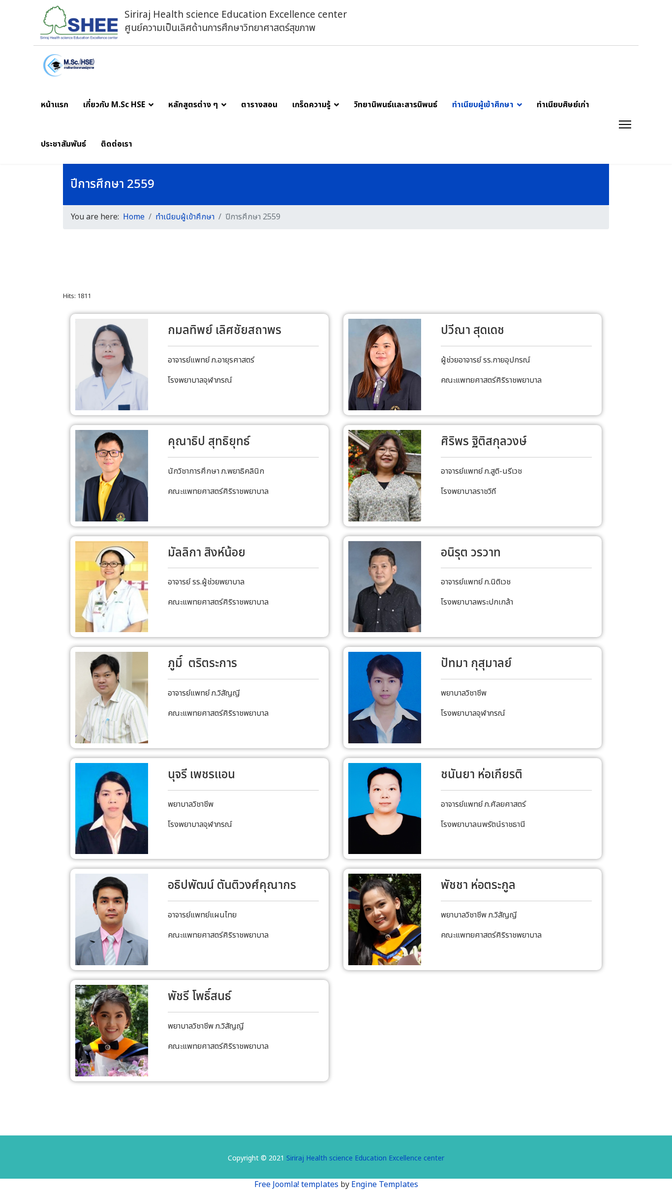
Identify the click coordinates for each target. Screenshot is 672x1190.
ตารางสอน (259, 105)
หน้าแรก (54, 105)
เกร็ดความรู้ (311, 105)
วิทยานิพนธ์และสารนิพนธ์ (395, 105)
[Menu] (625, 124)
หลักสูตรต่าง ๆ (193, 105)
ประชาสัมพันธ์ (63, 144)
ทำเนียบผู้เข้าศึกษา (483, 105)
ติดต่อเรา (116, 144)
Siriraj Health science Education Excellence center (365, 1158)
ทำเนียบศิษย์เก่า (563, 105)
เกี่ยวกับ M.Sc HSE (114, 105)
